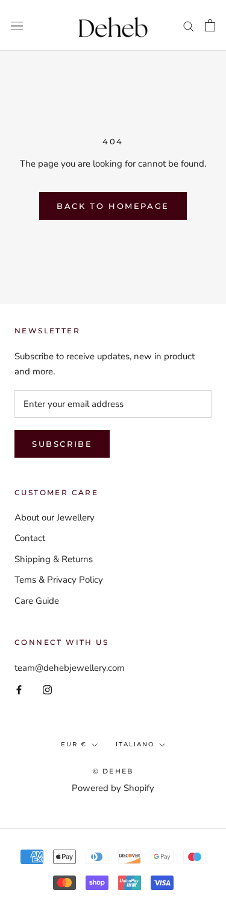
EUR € (74, 744)
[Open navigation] (17, 25)
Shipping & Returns (53, 559)
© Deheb (113, 771)
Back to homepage (113, 206)
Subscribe (62, 444)
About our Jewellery (54, 517)
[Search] (188, 26)
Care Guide (36, 601)
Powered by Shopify (113, 788)
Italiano (135, 744)
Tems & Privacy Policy (58, 580)
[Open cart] (210, 25)
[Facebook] (19, 689)
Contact (29, 538)
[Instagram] (47, 689)
